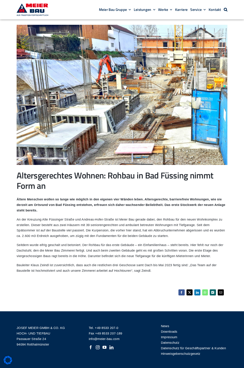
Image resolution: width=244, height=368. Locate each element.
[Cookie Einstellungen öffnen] (8, 363)
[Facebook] (91, 347)
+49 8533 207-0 (106, 328)
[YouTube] (104, 347)
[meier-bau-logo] (32, 5)
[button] (225, 9)
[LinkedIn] (111, 347)
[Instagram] (98, 347)
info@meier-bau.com (104, 339)
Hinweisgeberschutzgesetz (180, 354)
